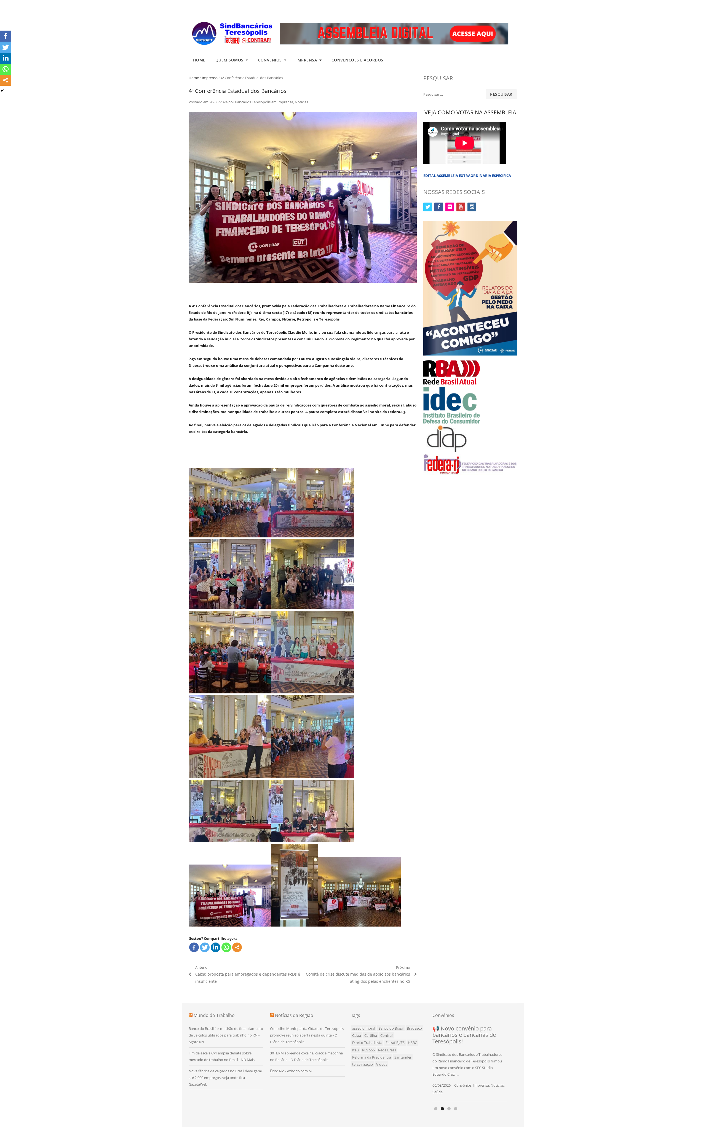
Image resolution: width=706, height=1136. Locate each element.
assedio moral (363, 1028)
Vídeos (381, 1064)
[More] (237, 947)
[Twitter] (205, 947)
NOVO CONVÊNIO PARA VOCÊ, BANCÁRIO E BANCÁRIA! (463, 1035)
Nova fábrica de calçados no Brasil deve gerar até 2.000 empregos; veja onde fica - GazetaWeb (225, 1077)
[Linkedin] (215, 947)
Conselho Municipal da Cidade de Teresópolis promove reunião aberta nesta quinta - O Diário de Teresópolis (307, 1035)
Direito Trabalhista (367, 1042)
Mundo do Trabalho (214, 1015)
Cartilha (370, 1035)
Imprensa (306, 60)
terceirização (362, 1064)
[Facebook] (194, 947)
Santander (402, 1057)
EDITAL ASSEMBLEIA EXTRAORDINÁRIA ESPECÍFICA (467, 175)
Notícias (301, 101)
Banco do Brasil (390, 1028)
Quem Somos (229, 60)
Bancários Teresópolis (253, 101)
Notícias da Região (294, 1015)
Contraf (386, 1035)
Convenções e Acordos (357, 60)
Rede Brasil (387, 1050)
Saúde (437, 1091)
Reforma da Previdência (371, 1057)
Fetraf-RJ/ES (395, 1042)
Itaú (355, 1050)
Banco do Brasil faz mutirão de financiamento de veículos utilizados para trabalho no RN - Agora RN (226, 1035)
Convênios (270, 60)
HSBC (412, 1042)
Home (199, 60)
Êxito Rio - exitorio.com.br (291, 1070)
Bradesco (414, 1028)
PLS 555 (368, 1050)
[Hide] (2, 90)
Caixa (356, 1035)
